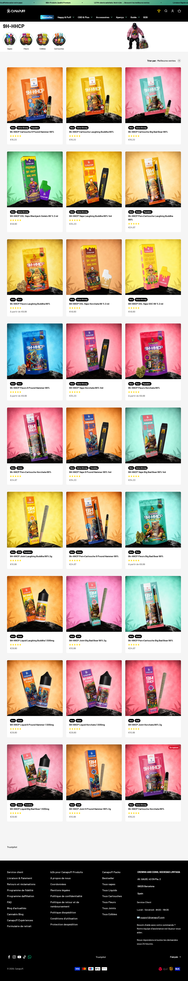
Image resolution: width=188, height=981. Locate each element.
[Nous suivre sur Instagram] (14, 957)
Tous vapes (108, 884)
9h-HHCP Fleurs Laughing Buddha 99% (30, 303)
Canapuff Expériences (20, 920)
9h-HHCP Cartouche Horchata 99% (146, 808)
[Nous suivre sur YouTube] (19, 957)
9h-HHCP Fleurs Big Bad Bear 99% (145, 556)
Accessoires (102, 17)
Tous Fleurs (109, 902)
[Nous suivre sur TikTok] (24, 957)
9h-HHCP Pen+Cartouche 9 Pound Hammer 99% (94, 556)
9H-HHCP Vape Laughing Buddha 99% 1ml (90, 216)
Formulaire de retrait (19, 926)
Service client (15, 872)
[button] (15, 136)
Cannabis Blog (15, 914)
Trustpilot (12, 847)
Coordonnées (58, 884)
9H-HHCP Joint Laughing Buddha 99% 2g (31, 556)
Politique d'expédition (63, 912)
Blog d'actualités (16, 908)
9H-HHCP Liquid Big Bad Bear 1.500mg (29, 808)
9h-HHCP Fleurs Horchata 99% (144, 387)
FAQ (9, 902)
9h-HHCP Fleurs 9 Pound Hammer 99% (30, 387)
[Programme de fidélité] (159, 11)
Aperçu (120, 17)
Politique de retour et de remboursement (64, 904)
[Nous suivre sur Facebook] (9, 957)
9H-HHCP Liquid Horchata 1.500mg (87, 724)
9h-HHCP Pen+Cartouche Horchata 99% (30, 472)
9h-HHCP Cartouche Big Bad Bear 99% (148, 131)
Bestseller (47, 17)
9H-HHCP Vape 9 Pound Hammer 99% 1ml (90, 472)
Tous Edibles (109, 914)
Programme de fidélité (20, 890)
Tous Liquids (109, 890)
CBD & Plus (83, 17)
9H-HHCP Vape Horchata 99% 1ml (86, 387)
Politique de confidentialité (66, 896)
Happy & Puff (64, 17)
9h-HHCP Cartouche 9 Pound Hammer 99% (32, 131)
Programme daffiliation (20, 896)
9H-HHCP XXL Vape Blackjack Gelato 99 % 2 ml (34, 216)
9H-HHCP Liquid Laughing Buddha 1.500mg (32, 640)
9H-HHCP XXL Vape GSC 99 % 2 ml (145, 303)
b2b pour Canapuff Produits (66, 872)
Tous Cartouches (112, 896)
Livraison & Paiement (19, 878)
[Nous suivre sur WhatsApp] (30, 957)
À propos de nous (60, 878)
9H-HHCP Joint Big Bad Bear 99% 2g (87, 640)
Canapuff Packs (111, 872)
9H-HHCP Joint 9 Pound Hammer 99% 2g (90, 808)
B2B (145, 17)
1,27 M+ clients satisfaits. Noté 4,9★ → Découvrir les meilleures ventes (121, 3)
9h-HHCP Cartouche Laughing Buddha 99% (91, 131)
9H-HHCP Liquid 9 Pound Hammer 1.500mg (32, 724)
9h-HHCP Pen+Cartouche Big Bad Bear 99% (150, 640)
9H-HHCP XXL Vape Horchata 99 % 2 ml (89, 303)
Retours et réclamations (21, 884)
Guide (134, 17)
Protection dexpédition (64, 924)
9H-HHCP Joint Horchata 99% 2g (145, 724)
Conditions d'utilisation (64, 918)
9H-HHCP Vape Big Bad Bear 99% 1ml (147, 472)
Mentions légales (60, 890)
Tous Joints (109, 908)
